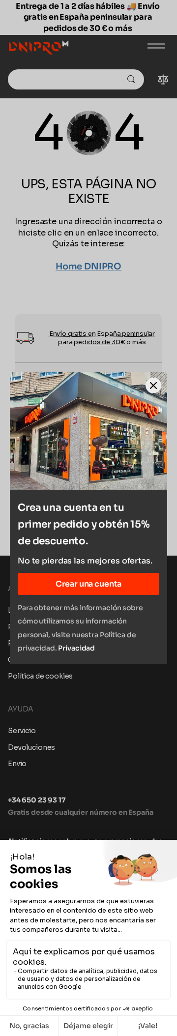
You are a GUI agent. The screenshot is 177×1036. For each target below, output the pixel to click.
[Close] (153, 385)
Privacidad (76, 648)
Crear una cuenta (88, 584)
